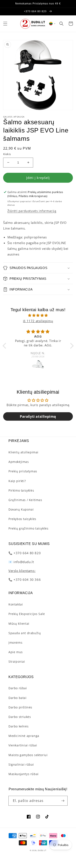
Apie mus (15, 652)
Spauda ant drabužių (24, 633)
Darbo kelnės (18, 726)
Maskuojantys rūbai (23, 774)
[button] (5, 23)
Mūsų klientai (18, 624)
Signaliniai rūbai (21, 764)
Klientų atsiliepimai (23, 452)
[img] (38, 315)
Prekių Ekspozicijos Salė (26, 614)
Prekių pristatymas (22, 471)
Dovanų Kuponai (21, 509)
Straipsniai (16, 661)
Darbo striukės (19, 717)
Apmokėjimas (18, 462)
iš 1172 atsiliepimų (38, 321)
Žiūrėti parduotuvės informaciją (31, 211)
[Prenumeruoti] (62, 801)
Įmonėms (15, 642)
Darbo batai (17, 698)
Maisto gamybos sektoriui (28, 755)
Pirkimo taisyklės (21, 490)
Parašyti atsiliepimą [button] (38, 416)
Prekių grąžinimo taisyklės (28, 528)
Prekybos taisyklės (22, 519)
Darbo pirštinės (20, 707)
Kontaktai (15, 604)
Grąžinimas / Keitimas (25, 500)
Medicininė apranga (23, 736)
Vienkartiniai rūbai (22, 745)
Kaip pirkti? (17, 481)
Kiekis (7, 154)
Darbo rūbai (17, 688)
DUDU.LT (42, 850)
